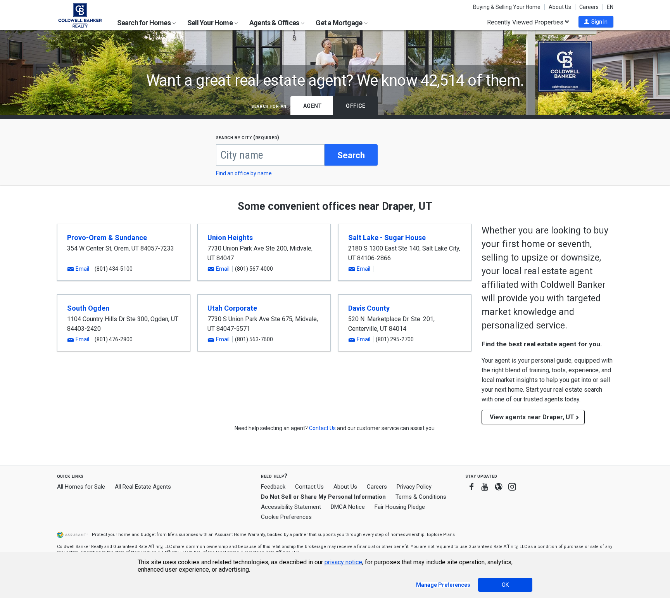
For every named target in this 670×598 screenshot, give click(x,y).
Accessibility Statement (291, 506)
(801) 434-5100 (114, 269)
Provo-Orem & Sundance (107, 237)
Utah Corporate (232, 308)
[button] (595, 22)
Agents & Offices (274, 23)
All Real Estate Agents (143, 486)
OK (505, 585)
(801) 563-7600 (254, 339)
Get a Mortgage (339, 23)
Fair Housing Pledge (400, 506)
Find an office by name (244, 173)
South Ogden (88, 308)
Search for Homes (144, 23)
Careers (589, 7)
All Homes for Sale (81, 486)
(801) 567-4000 (254, 269)
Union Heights (230, 237)
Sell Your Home (210, 23)
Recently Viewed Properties (526, 22)
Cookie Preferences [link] (286, 516)
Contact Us (309, 486)
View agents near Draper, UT (532, 417)
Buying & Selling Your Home (506, 7)
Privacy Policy (414, 486)
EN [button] (610, 7)
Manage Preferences (443, 585)
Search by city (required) (248, 137)
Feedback (273, 487)
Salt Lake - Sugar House (387, 237)
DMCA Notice (348, 506)
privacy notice (343, 562)
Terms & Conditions (420, 496)
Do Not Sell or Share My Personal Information (323, 496)
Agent (312, 106)
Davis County (369, 308)
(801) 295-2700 (395, 339)
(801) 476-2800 (114, 339)
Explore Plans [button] (441, 534)
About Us (560, 7)
